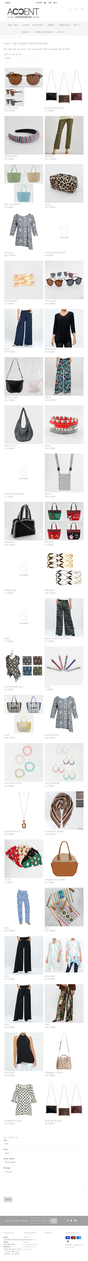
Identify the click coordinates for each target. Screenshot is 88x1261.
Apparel (51, 25)
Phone (6, 1242)
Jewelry (26, 32)
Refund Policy (30, 1247)
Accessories (37, 25)
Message (7, 1168)
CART (52, 3)
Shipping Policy (31, 1244)
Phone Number (9, 1159)
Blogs (26, 1242)
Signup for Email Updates (17, 1221)
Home (5, 37)
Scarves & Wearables (43, 32)
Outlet (61, 32)
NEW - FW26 (13, 25)
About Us (28, 1249)
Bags (76, 25)
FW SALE (26, 25)
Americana (64, 25)
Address (7, 1247)
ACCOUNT (40, 3)
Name (5, 1140)
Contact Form (29, 1240)
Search (27, 1237)
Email (6, 1149)
